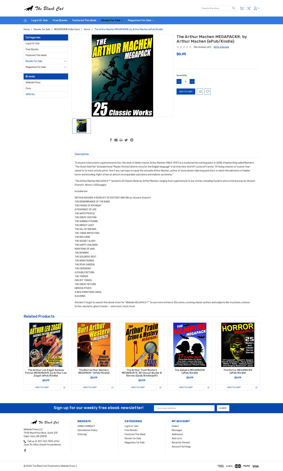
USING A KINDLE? (86, 426)
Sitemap (82, 434)
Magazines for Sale (140, 20)
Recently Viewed (181, 442)
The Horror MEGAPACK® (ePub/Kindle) (237, 371)
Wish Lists (177, 438)
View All (30, 94)
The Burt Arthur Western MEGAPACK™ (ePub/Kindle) (94, 371)
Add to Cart (42, 387)
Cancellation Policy (87, 430)
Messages (177, 430)
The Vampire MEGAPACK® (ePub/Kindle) (190, 371)
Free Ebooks (60, 20)
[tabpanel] (46, 357)
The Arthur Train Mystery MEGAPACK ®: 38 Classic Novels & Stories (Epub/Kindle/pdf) (142, 373)
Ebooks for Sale (111, 20)
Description (82, 154)
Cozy (28, 88)
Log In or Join (39, 20)
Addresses (177, 434)
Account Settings (181, 446)
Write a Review (221, 47)
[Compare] (248, 8)
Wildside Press (33, 82)
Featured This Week (84, 20)
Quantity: (182, 75)
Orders (175, 426)
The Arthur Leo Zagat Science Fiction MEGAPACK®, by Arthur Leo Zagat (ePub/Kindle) (46, 373)
